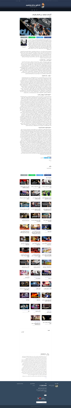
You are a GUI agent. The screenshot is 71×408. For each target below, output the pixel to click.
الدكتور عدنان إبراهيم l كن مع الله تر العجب (24, 198)
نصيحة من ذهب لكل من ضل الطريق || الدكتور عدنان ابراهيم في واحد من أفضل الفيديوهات (36, 232)
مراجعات (28, 287)
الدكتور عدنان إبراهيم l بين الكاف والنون (35, 187)
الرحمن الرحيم (27, 277)
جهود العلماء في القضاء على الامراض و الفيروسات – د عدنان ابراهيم (36, 256)
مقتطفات (25, 219)
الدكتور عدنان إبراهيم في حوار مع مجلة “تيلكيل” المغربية (46, 300)
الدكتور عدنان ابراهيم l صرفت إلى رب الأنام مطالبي (24, 289)
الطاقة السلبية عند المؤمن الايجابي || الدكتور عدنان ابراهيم (46, 255)
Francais (50, 287)
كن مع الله (49, 278)
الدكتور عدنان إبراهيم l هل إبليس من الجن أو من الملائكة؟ (24, 187)
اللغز (28, 311)
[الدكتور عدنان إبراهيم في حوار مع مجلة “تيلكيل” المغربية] (46, 295)
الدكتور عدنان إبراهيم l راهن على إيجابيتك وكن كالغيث (35, 209)
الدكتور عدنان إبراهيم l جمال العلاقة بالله (47, 221)
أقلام (50, 13)
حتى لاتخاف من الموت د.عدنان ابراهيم (47, 323)
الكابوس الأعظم (49, 312)
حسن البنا (46, 173)
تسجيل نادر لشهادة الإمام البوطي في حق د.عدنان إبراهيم (46, 198)
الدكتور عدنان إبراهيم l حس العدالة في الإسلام (36, 198)
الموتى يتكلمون (38, 288)
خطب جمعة (50, 277)
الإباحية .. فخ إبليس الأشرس (47, 288)
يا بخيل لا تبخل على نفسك (25, 220)
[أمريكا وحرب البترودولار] (56, 386)
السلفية (50, 173)
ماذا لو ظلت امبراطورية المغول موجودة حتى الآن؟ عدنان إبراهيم (24, 232)
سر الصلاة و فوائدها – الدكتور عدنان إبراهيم (36, 244)
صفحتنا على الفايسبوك (20, 383)
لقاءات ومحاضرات (38, 322)
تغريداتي (34, 385)
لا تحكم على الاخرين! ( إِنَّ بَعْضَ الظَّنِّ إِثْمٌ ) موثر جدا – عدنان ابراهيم (25, 256)
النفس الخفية (49, 231)
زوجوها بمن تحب (38, 278)
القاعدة (48, 173)
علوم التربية (35, 321)
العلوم (36, 287)
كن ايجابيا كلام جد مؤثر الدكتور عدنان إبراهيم (25, 244)
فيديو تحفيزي (28, 219)
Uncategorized (49, 276)
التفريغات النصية (45, 276)
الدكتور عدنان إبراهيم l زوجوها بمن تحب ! (46, 187)
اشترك (45, 395)
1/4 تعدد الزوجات (37, 311)
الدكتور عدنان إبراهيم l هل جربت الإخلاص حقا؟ (35, 221)
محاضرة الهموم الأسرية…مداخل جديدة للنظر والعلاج (36, 324)
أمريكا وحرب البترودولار (51, 385)
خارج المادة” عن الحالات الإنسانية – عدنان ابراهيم (46, 244)
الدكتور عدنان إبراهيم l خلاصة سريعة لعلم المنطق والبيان (47, 209)
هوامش (50, 185)
